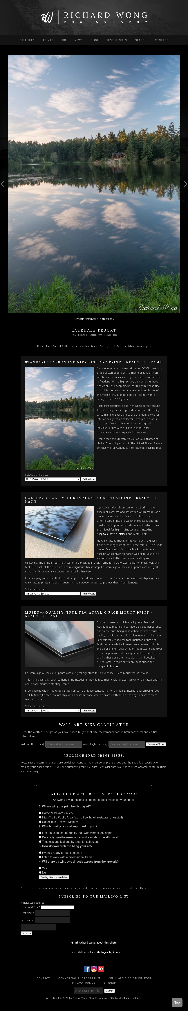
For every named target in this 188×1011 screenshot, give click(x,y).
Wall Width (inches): (32, 744)
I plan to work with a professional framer (67, 857)
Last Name (28, 920)
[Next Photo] (184, 197)
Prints (48, 40)
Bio (64, 40)
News (79, 40)
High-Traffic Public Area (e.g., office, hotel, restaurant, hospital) (82, 817)
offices (123, 534)
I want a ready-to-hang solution (61, 852)
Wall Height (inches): (95, 744)
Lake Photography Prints (105, 952)
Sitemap (110, 982)
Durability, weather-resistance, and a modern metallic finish (80, 837)
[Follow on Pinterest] (101, 969)
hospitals (102, 534)
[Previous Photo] (4, 197)
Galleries (27, 40)
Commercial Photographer (79, 978)
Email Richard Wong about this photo (94, 942)
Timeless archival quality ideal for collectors (70, 841)
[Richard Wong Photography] (94, 23)
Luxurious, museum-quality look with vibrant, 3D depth (76, 832)
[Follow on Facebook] (87, 969)
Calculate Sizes (156, 744)
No (43, 872)
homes (114, 666)
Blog (94, 40)
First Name (28, 913)
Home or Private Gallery (57, 813)
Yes (44, 868)
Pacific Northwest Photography (95, 318)
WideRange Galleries (130, 998)
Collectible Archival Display (59, 821)
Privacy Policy (83, 982)
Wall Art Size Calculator (130, 978)
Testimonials (116, 40)
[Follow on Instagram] (94, 969)
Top (177, 1002)
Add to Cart (89, 479)
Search (141, 40)
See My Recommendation (54, 877)
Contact (161, 40)
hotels (113, 534)
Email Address (30, 907)
